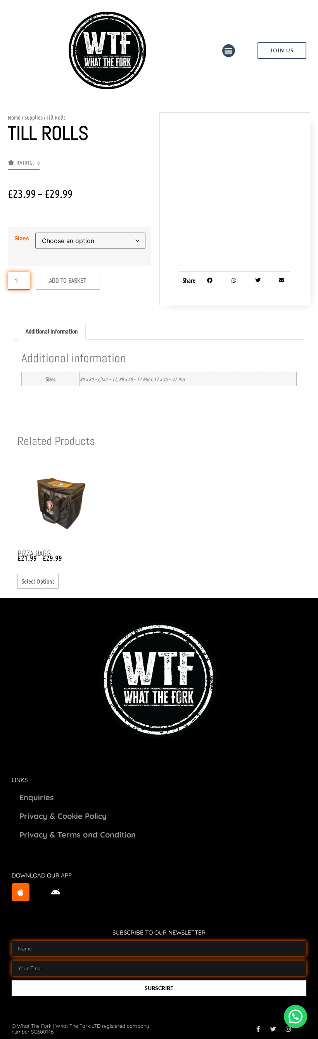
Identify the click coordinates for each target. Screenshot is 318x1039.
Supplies (33, 117)
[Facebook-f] (258, 1029)
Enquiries (36, 797)
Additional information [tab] (52, 331)
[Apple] (20, 892)
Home (14, 117)
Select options (38, 581)
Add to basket (67, 280)
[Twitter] (273, 1029)
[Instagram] (288, 1029)
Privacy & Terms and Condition (77, 834)
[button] (228, 50)
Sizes (21, 238)
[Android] (56, 892)
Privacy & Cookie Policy (63, 816)
